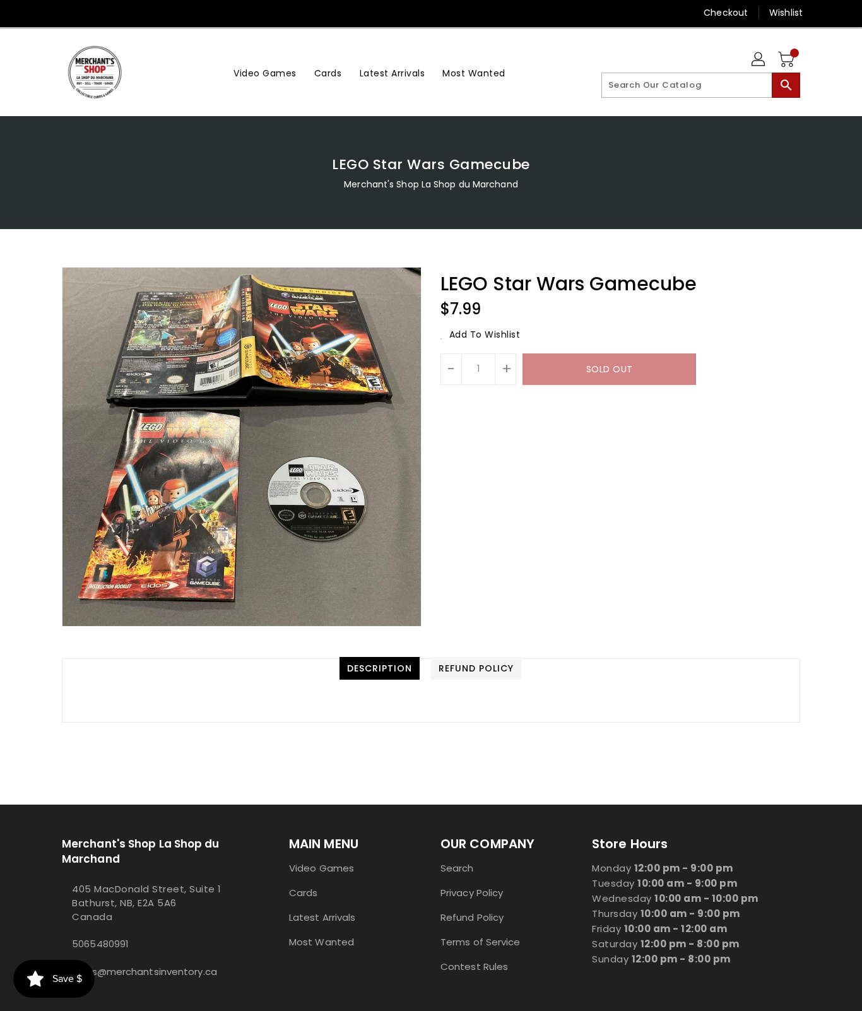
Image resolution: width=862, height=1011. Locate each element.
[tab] (379, 668)
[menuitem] (265, 72)
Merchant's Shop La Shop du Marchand (431, 184)
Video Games (321, 868)
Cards (303, 892)
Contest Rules (474, 966)
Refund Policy (472, 917)
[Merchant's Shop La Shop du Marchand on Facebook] (44, 12)
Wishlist (786, 12)
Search (457, 868)
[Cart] (787, 60)
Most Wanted (321, 942)
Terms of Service (480, 942)
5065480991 (100, 943)
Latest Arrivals (322, 917)
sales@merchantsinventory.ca (144, 971)
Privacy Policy (471, 892)
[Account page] (759, 60)
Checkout (726, 12)
